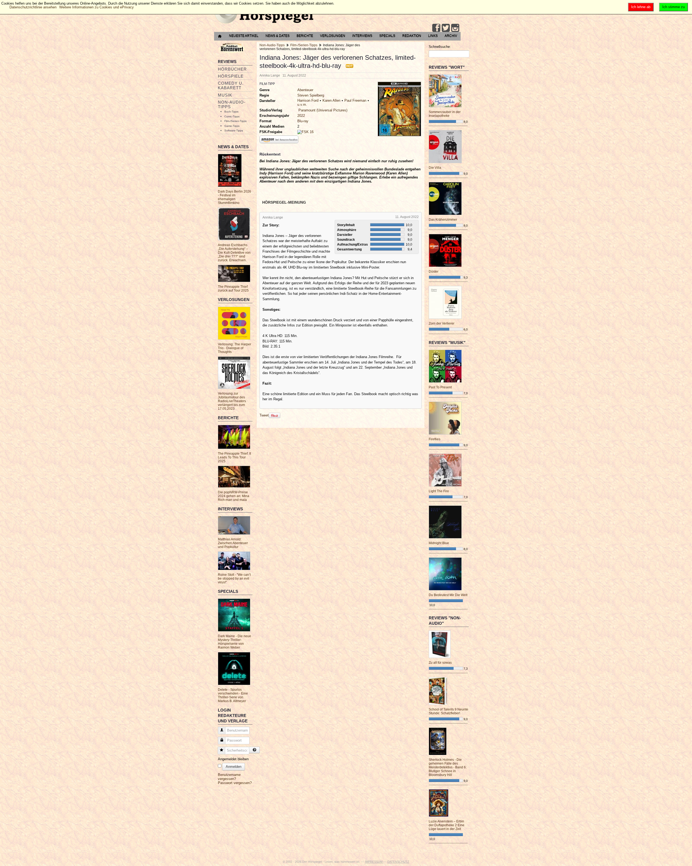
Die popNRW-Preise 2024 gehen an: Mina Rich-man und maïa (233, 496)
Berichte (305, 36)
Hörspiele (231, 76)
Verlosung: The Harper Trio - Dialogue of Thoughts (234, 348)
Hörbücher (232, 69)
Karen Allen (331, 100)
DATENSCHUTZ (398, 861)
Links (433, 36)
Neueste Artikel (243, 36)
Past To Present (440, 387)
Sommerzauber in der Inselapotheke (445, 114)
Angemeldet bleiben (233, 759)
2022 (301, 116)
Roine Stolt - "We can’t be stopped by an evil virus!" (234, 578)
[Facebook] (436, 28)
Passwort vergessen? (235, 783)
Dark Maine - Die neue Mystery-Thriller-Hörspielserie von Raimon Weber (234, 641)
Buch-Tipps (231, 111)
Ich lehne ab (640, 7)
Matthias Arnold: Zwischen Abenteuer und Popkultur (233, 543)
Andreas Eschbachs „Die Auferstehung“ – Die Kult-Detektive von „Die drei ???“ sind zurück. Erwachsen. (234, 252)
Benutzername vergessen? (229, 777)
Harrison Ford (307, 100)
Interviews (362, 36)
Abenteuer (305, 90)
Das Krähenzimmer (443, 220)
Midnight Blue (439, 543)
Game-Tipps (231, 125)
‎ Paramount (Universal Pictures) (322, 110)
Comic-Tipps (231, 116)
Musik (225, 95)
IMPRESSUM (374, 861)
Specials (387, 36)
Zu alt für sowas (440, 663)
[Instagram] (455, 28)
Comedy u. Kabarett (231, 85)
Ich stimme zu (673, 7)
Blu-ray (302, 121)
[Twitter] (446, 28)
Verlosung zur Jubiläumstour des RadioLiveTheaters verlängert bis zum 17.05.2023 (232, 401)
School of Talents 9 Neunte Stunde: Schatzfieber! (448, 711)
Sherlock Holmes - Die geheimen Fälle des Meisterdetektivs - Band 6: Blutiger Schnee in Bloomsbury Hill (448, 767)
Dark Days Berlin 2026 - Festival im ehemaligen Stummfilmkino (234, 197)
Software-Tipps (233, 130)
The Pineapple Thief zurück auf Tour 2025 (233, 288)
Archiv (451, 36)
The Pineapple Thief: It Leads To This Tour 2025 (234, 457)
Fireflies (434, 439)
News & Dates (277, 36)
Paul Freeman (355, 100)
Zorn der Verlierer (441, 323)
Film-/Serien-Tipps (235, 121)
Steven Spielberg (310, 95)
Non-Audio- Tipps (231, 104)
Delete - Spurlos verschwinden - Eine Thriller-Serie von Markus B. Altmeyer (233, 695)
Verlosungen (332, 36)
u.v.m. (302, 105)
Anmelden (233, 767)
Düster (433, 271)
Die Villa (435, 168)
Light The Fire (439, 491)
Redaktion (411, 36)
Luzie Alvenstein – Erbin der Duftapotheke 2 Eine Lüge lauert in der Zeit (446, 825)
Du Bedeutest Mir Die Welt (448, 595)
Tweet (264, 415)
